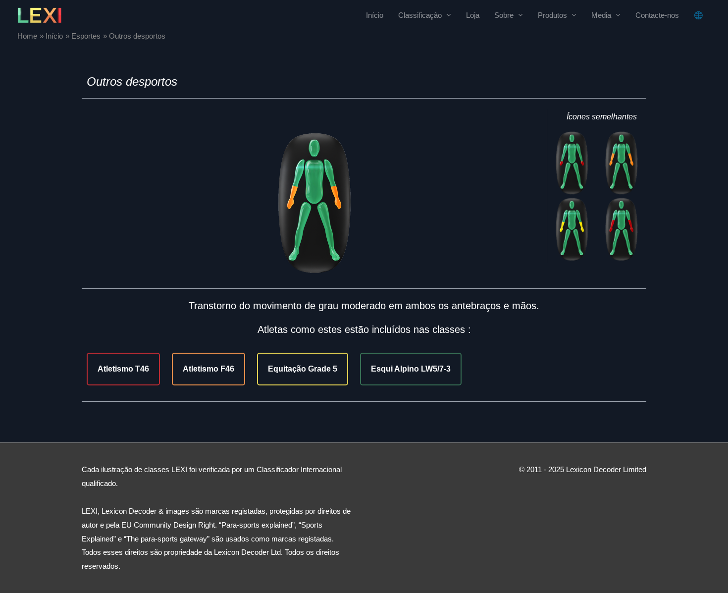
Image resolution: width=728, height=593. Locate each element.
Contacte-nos (657, 15)
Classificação (420, 15)
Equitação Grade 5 (302, 369)
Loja (472, 15)
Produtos (552, 15)
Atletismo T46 (123, 369)
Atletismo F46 (208, 369)
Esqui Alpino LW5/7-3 (411, 369)
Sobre (504, 15)
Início (374, 15)
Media (601, 15)
